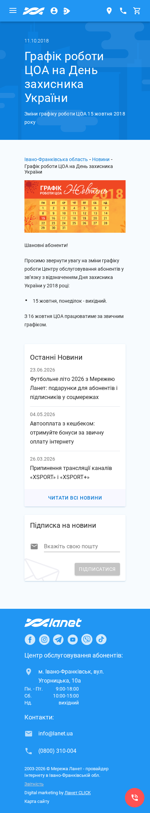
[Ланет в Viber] (86, 639)
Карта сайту (36, 801)
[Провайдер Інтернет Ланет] (61, 622)
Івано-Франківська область (56, 159)
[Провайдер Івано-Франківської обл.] (34, 11)
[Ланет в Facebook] (30, 639)
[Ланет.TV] (66, 11)
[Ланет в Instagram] (44, 639)
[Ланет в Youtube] (72, 639)
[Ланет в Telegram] (58, 639)
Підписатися (97, 569)
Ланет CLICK (78, 792)
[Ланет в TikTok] (101, 639)
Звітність (34, 784)
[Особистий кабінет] (54, 11)
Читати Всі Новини (75, 498)
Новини (101, 159)
